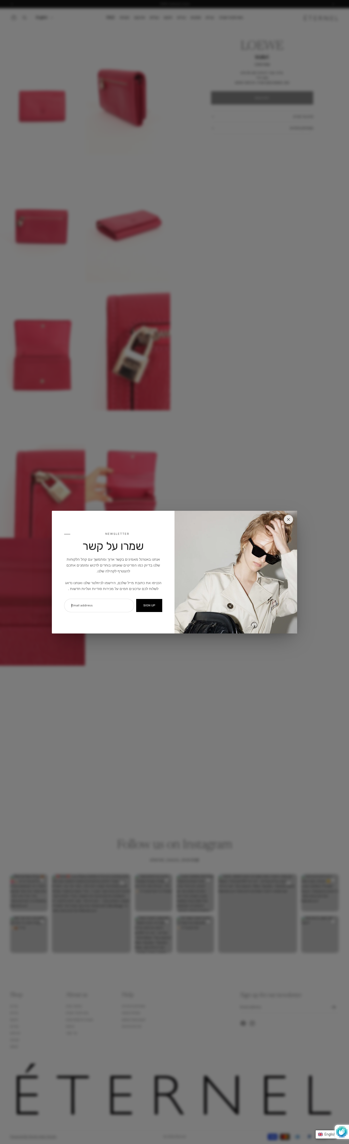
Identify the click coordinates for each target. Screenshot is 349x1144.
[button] (330, 1134)
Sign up (149, 605)
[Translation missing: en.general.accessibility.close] (288, 519)
